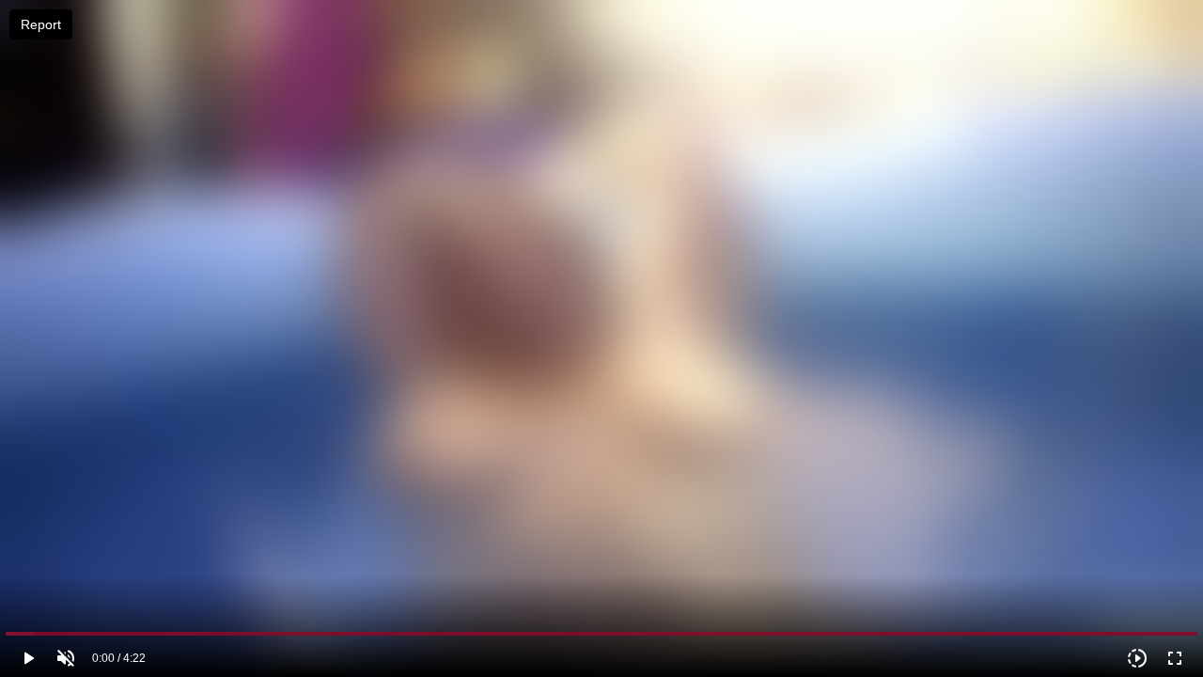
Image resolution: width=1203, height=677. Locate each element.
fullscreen (1175, 658)
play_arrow (28, 658)
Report (41, 24)
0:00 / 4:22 (119, 658)
